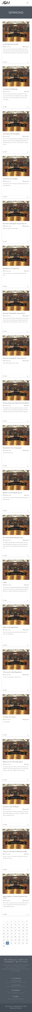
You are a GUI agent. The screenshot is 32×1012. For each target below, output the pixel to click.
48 (27, 940)
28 (4, 933)
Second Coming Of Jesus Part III (15, 223)
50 (7, 943)
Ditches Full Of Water (11, 807)
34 (27, 933)
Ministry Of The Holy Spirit (13, 762)
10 (15, 924)
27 (27, 930)
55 (27, 943)
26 (23, 930)
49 (4, 943)
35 (4, 937)
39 (19, 937)
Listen (5, 62)
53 (19, 943)
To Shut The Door (9, 717)
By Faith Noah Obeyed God (13, 537)
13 (26, 924)
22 (7, 930)
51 (11, 943)
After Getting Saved (10, 627)
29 (7, 933)
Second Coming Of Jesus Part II (14, 358)
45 (15, 940)
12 (23, 924)
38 (15, 937)
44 (11, 940)
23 (11, 930)
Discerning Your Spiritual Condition (16, 403)
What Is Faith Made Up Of (12, 492)
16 (11, 927)
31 (15, 933)
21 (3, 930)
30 (11, 933)
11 (19, 924)
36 (7, 937)
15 (7, 927)
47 (23, 940)
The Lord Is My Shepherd (12, 672)
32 (19, 933)
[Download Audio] (28, 62)
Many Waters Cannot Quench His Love (15, 897)
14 (3, 927)
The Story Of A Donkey (11, 134)
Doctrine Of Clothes (10, 179)
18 (19, 927)
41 (26, 937)
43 (7, 940)
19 (23, 927)
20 (27, 927)
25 (19, 930)
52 (15, 943)
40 (23, 937)
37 (11, 937)
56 (4, 946)
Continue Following (10, 89)
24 (15, 930)
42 (4, 940)
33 (23, 933)
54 (23, 943)
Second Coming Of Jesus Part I (14, 313)
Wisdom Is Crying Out (11, 268)
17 (15, 927)
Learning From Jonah (10, 44)
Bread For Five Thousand (12, 448)
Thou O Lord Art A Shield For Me (15, 851)
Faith (5, 582)
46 (19, 940)
